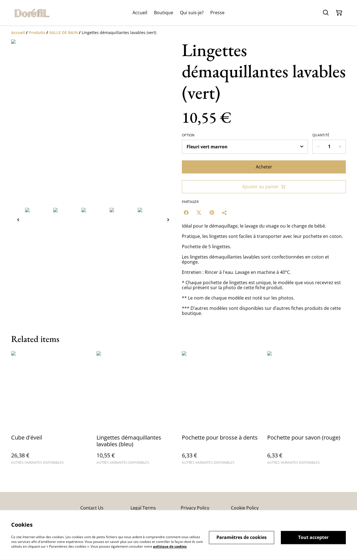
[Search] (325, 13)
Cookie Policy (245, 508)
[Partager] (224, 212)
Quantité (320, 135)
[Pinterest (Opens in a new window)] (212, 212)
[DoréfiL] (32, 13)
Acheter (264, 167)
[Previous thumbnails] (18, 219)
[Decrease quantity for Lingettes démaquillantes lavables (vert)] (318, 147)
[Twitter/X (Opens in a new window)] (199, 212)
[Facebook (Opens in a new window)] (186, 212)
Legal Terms (143, 508)
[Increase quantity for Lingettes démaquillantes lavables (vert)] (340, 147)
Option (188, 135)
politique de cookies (170, 546)
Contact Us (91, 508)
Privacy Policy (195, 508)
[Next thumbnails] (168, 219)
